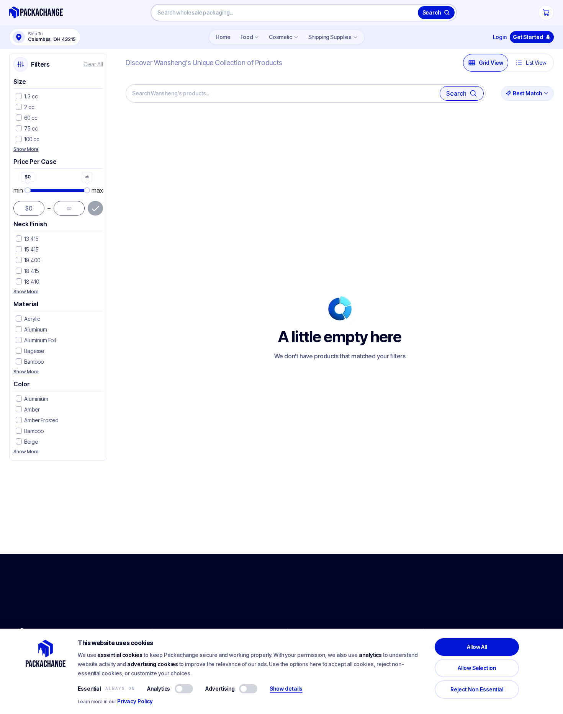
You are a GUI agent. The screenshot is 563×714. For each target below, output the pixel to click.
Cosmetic (280, 37)
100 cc (31, 139)
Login (500, 37)
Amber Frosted (41, 420)
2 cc (29, 107)
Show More (25, 149)
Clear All (93, 64)
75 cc (31, 128)
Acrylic (32, 318)
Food (247, 37)
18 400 (32, 260)
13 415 (31, 238)
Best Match (527, 93)
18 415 (31, 271)
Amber (32, 409)
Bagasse (34, 351)
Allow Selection (477, 668)
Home (223, 37)
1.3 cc (31, 96)
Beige (31, 441)
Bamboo (34, 361)
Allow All (477, 647)
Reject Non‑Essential (476, 689)
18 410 (31, 281)
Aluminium (36, 398)
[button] (19, 96)
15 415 (31, 249)
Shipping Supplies (330, 37)
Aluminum (35, 329)
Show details (286, 688)
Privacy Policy (135, 701)
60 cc (31, 117)
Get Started (528, 37)
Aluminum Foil (40, 340)
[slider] (57, 190)
